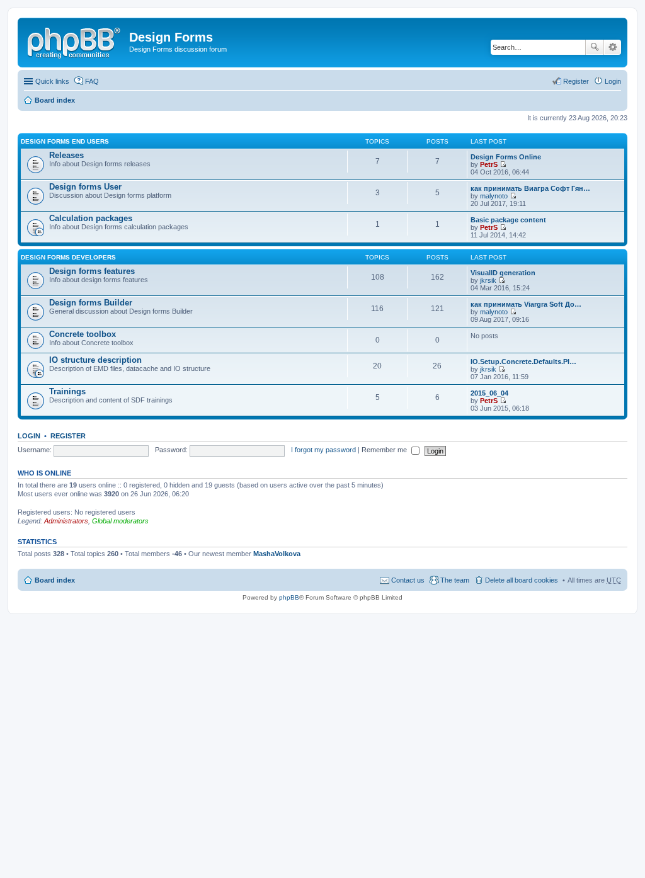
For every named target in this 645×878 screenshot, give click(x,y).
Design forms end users (65, 141)
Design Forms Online (506, 157)
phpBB (289, 597)
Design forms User (85, 186)
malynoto (494, 196)
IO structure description (95, 360)
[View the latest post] (502, 164)
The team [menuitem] (454, 580)
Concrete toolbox (82, 334)
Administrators (66, 521)
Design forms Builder (90, 302)
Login (29, 436)
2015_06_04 (489, 393)
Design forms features (92, 271)
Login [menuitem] (613, 81)
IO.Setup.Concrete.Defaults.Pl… (523, 361)
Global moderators (120, 521)
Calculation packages (90, 218)
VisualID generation (503, 273)
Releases (66, 155)
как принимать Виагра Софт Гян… (530, 188)
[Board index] (75, 41)
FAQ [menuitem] (92, 81)
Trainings (67, 391)
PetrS (489, 164)
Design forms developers (68, 257)
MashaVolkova (276, 553)
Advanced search (612, 47)
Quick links (52, 81)
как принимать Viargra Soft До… (526, 304)
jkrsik (488, 280)
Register (68, 436)
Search (594, 47)
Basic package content (508, 220)
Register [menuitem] (576, 81)
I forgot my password (323, 449)
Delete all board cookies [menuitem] (521, 580)
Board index (55, 100)
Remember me (385, 449)
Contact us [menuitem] (408, 580)
